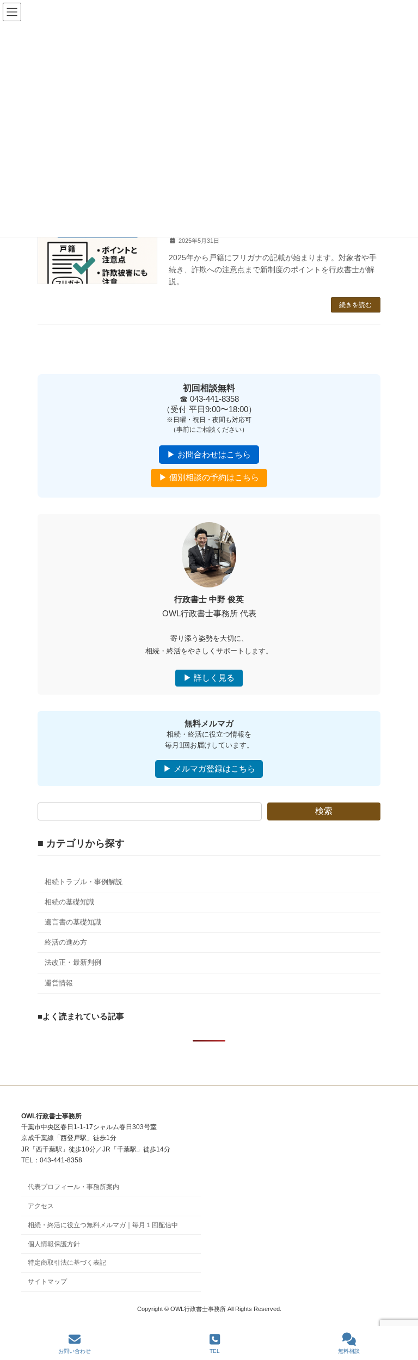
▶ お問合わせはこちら (209, 454)
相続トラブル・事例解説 (83, 881)
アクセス (41, 1206)
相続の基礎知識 (69, 901)
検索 (324, 811)
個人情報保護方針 (54, 1244)
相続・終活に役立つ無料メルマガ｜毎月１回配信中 (103, 1225)
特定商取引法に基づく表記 (67, 1262)
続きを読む (355, 305)
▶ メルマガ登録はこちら (209, 768)
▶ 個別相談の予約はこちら (209, 477)
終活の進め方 (66, 942)
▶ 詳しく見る (209, 677)
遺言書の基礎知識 (73, 922)
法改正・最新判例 (73, 962)
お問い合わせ (74, 1351)
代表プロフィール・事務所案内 (73, 1187)
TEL (215, 1351)
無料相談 (349, 1351)
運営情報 (59, 982)
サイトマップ (47, 1281)
